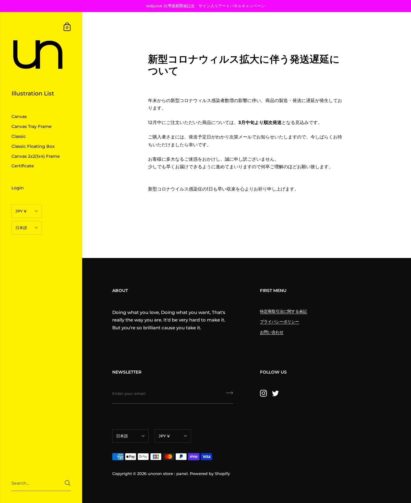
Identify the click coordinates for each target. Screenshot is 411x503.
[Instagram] (263, 393)
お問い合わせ (271, 332)
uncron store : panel (168, 473)
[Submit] (67, 483)
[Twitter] (275, 393)
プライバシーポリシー (279, 321)
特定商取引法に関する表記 (283, 311)
